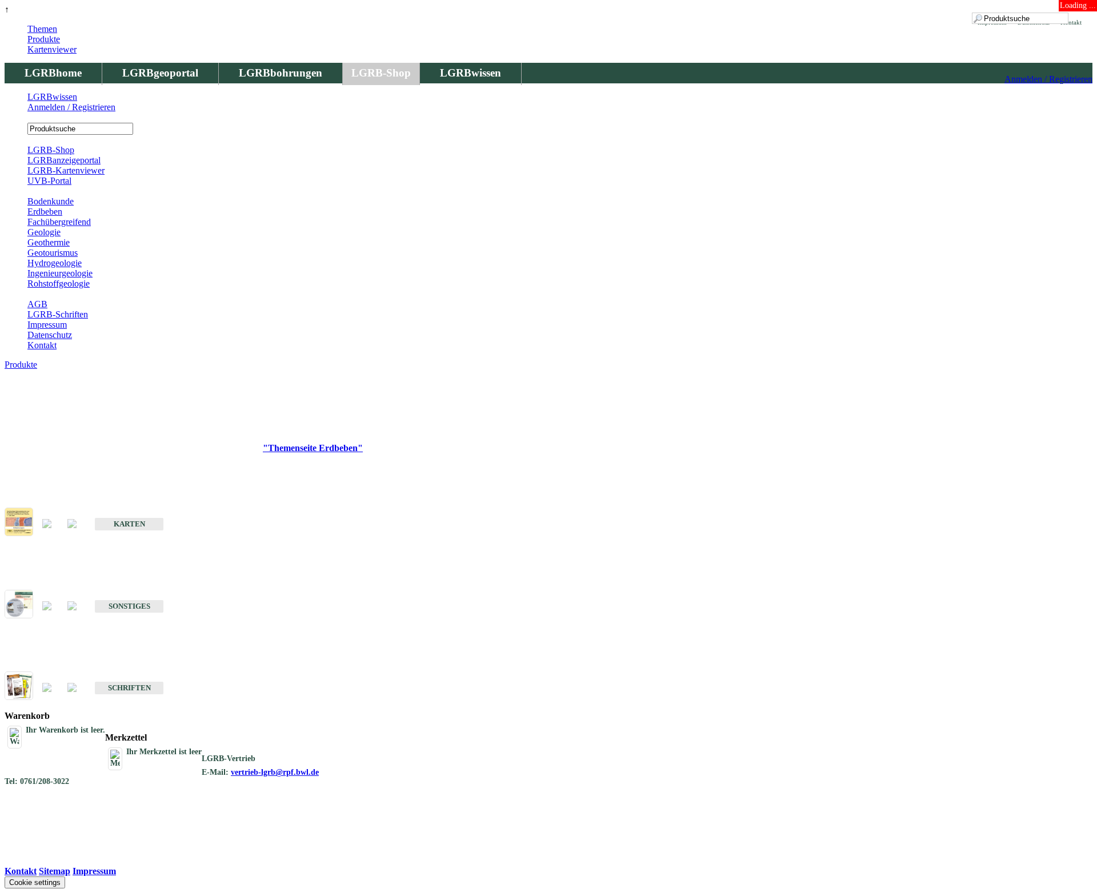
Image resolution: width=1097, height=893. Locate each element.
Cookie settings (35, 882)
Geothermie (48, 242)
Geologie (44, 232)
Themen (42, 29)
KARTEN (129, 524)
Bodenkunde (50, 201)
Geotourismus (52, 253)
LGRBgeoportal (160, 73)
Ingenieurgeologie (60, 273)
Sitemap (54, 871)
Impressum (47, 324)
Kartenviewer (52, 49)
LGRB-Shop (381, 73)
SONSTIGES (129, 606)
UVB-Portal (49, 181)
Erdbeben (44, 211)
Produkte (43, 39)
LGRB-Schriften (57, 314)
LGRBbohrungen (280, 73)
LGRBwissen (470, 73)
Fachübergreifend (59, 222)
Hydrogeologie (54, 263)
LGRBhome (53, 73)
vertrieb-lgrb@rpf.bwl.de (275, 772)
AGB (37, 304)
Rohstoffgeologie (58, 283)
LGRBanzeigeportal (64, 160)
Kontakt (42, 345)
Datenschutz (49, 335)
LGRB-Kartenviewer (66, 170)
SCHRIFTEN (129, 687)
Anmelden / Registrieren (1048, 79)
